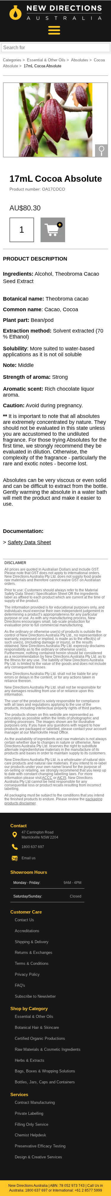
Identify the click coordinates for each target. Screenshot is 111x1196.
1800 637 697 (36, 1190)
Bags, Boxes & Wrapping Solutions (45, 1071)
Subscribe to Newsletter (35, 996)
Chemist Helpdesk (30, 1135)
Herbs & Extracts (29, 1060)
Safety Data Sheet (29, 542)
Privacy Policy (27, 974)
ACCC (47, 778)
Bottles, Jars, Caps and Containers (45, 1082)
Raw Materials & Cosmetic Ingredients (48, 1049)
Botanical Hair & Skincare (37, 1027)
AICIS (61, 778)
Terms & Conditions (32, 963)
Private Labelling (29, 1113)
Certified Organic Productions (40, 1038)
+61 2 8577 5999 (88, 1190)
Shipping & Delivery (32, 942)
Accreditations (27, 931)
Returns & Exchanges (33, 952)
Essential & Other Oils (34, 1016)
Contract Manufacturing (35, 1102)
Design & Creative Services (38, 1157)
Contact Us (24, 920)
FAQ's (20, 985)
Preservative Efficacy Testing (40, 1146)
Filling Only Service (31, 1124)
